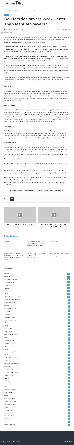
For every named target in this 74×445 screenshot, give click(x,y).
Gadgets (7, 355)
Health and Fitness (10, 282)
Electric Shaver (16, 191)
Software (8, 311)
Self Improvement (10, 398)
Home (7, 11)
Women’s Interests (10, 375)
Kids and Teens (9, 343)
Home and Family (10, 352)
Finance (7, 305)
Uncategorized (9, 416)
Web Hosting (9, 384)
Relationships (9, 418)
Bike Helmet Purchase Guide (59, 254)
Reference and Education (12, 299)
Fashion (12, 11)
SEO (6, 326)
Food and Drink (9, 340)
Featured (7, 276)
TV (6, 421)
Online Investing (10, 410)
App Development (10, 320)
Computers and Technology (13, 297)
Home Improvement (11, 279)
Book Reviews (9, 392)
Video (6, 407)
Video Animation (10, 424)
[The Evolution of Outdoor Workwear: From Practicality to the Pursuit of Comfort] (14, 246)
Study (7, 349)
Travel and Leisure (10, 308)
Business (7, 273)
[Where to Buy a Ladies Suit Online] (37, 246)
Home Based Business (11, 372)
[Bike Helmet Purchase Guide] (60, 246)
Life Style (8, 291)
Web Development (10, 317)
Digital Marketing (10, 302)
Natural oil (59, 191)
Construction (9, 369)
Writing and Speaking (11, 334)
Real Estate (8, 331)
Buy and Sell (8, 328)
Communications (10, 404)
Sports (7, 378)
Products (7, 323)
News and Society (10, 401)
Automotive (8, 314)
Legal (6, 360)
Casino (7, 346)
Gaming (7, 366)
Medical (7, 337)
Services (7, 288)
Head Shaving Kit (46, 191)
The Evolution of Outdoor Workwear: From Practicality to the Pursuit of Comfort (13, 255)
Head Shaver (30, 191)
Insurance (8, 413)
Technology (8, 285)
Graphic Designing (10, 389)
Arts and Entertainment (12, 363)
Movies (7, 387)
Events (7, 395)
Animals (7, 381)
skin (13, 91)
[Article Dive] (14, 3)
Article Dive (9, 29)
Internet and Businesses (12, 358)
